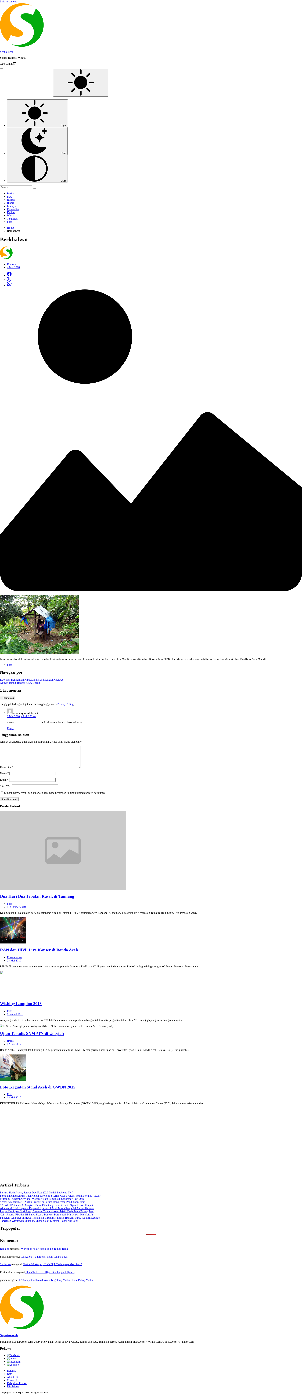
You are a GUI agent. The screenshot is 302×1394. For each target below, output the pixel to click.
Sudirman (5, 1264)
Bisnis (10, 202)
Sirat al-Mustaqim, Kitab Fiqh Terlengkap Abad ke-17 (52, 1264)
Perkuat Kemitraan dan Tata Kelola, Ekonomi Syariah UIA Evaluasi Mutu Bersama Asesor (50, 1195)
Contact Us (13, 1380)
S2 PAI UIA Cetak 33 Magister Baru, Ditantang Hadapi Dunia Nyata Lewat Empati (46, 1205)
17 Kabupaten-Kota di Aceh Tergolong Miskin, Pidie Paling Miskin (56, 1280)
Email (4, 779)
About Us (12, 1376)
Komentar (6, 767)
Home (10, 227)
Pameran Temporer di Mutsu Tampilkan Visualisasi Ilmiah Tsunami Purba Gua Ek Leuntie (50, 1217)
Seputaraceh (6, 51)
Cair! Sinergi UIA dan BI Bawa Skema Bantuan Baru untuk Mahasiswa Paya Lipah (46, 1214)
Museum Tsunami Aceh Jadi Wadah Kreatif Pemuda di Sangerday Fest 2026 (42, 1198)
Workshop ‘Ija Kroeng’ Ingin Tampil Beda (44, 1248)
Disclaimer (13, 1386)
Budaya (11, 199)
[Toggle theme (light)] (80, 83)
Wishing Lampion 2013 (21, 1003)
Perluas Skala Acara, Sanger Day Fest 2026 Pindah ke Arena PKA (37, 1192)
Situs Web (5, 786)
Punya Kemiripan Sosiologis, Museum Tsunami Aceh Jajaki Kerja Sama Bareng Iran (47, 1211)
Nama (4, 773)
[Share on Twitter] (9, 279)
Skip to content (8, 1)
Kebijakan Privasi (17, 1383)
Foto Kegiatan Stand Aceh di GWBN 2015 (37, 1087)
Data (9, 196)
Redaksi (4, 1248)
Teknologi (12, 218)
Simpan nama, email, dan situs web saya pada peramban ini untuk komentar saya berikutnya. (55, 792)
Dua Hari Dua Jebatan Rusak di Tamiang (37, 896)
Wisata (10, 215)
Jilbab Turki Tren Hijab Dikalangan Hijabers (49, 1272)
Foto (9, 221)
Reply (10, 728)
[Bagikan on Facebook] (9, 275)
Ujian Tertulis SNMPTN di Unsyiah (32, 1033)
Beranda (11, 1370)
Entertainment (14, 957)
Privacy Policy (65, 704)
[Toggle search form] (1, 68)
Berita (10, 193)
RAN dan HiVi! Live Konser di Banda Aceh (39, 950)
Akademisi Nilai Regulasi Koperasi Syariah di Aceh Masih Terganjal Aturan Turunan (47, 1208)
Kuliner (11, 212)
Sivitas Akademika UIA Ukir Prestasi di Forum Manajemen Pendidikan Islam (42, 1201)
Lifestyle (12, 206)
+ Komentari (7, 698)
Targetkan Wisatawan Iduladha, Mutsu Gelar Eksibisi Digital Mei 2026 (39, 1220)
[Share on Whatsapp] (9, 285)
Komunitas (13, 209)
